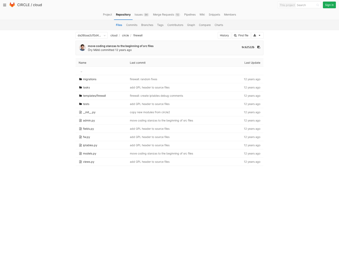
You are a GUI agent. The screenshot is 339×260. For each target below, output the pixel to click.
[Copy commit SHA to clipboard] (258, 47)
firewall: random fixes (143, 79)
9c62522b (248, 47)
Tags (160, 25)
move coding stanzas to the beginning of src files (121, 46)
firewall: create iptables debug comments (156, 95)
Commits (131, 25)
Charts (219, 25)
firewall (137, 35)
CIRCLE (23, 5)
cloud (37, 5)
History (224, 35)
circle (125, 35)
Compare (205, 25)
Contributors (175, 25)
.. (81, 71)
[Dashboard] (12, 6)
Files (119, 25)
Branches (147, 25)
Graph (191, 25)
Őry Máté (94, 49)
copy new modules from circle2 (150, 112)
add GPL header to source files (150, 87)
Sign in (329, 4)
